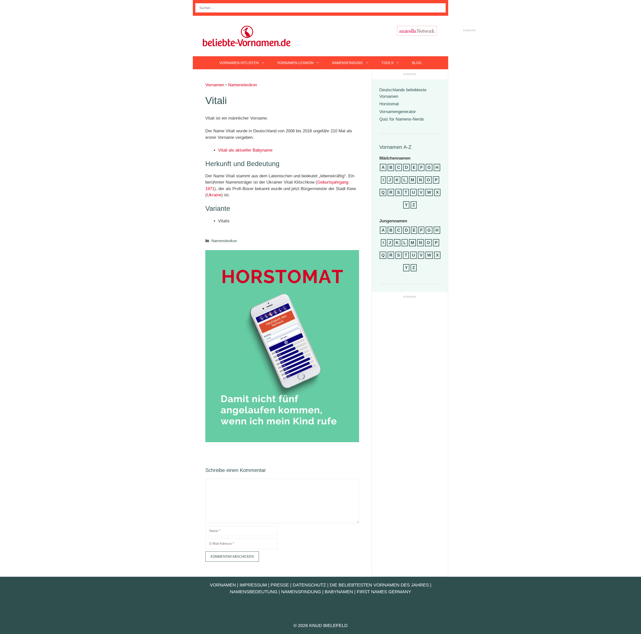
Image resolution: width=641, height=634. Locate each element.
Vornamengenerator (397, 111)
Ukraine (214, 195)
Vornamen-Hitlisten (239, 63)
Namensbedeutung (253, 591)
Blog (417, 63)
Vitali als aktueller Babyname (245, 150)
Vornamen (214, 85)
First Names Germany (384, 591)
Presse (280, 584)
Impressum (253, 584)
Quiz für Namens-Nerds (401, 119)
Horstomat (389, 104)
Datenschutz (309, 584)
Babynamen (339, 591)
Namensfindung (347, 63)
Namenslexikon (242, 85)
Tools (387, 63)
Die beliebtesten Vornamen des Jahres (379, 584)
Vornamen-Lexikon (295, 63)
